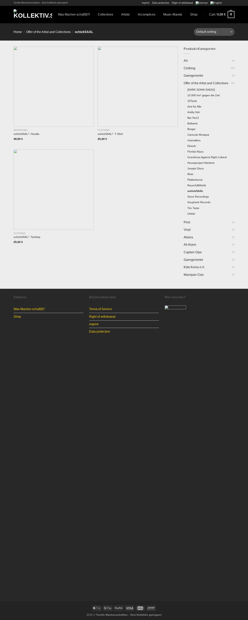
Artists (125, 14)
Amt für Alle (194, 106)
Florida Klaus (195, 151)
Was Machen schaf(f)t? (29, 309)
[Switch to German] (202, 2)
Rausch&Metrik (196, 185)
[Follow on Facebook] (225, 3)
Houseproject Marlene (200, 162)
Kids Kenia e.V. (194, 267)
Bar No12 (193, 117)
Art (186, 60)
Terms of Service (100, 309)
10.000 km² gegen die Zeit (203, 95)
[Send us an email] (232, 3)
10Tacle (192, 100)
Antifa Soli (193, 112)
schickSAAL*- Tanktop (27, 236)
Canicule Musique (198, 134)
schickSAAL (195, 191)
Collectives (105, 14)
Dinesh (191, 145)
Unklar (191, 213)
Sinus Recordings (198, 196)
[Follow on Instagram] (229, 3)
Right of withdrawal (182, 2)
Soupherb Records (198, 202)
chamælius (194, 140)
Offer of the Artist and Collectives (48, 32)
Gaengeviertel (193, 75)
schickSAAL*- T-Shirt (110, 133)
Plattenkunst (194, 179)
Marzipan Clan (194, 274)
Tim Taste (193, 207)
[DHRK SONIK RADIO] (201, 89)
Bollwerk (192, 123)
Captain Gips (193, 252)
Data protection (160, 2)
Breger (191, 129)
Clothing (189, 68)
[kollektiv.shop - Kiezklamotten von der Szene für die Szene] (33, 14)
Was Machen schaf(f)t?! (74, 14)
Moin (190, 174)
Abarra (188, 237)
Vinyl (187, 229)
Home (18, 32)
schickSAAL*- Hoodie (26, 133)
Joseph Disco (195, 168)
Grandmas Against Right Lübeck (207, 157)
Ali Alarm (190, 244)
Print (187, 222)
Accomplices (146, 14)
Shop (193, 14)
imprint (145, 2)
